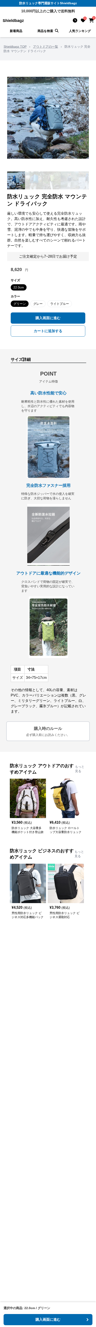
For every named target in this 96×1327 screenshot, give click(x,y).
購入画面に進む (48, 318)
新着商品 (16, 31)
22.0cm (18, 287)
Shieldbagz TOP (15, 46)
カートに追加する (48, 331)
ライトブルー (59, 304)
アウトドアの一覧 (45, 46)
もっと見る (79, 769)
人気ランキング (80, 31)
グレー (38, 304)
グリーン (19, 304)
